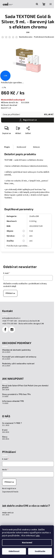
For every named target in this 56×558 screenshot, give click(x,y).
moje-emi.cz (7, 512)
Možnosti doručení (9, 105)
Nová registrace (9, 488)
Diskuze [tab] (36, 147)
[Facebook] (5, 329)
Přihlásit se (10, 293)
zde (38, 535)
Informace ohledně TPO (13, 401)
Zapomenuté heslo (10, 491)
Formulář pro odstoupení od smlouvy (19, 357)
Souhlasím (40, 551)
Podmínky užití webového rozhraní (18, 363)
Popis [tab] (7, 147)
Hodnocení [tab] (21, 147)
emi (27, 32)
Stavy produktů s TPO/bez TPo (16, 394)
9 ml (31, 231)
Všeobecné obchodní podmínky (16, 350)
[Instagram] (12, 329)
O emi (4, 430)
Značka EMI (34, 216)
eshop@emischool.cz (11, 318)
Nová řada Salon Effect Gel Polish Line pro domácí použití (25, 386)
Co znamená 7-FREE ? (12, 423)
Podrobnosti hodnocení (44, 37)
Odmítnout (14, 551)
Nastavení (27, 542)
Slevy (4, 437)
